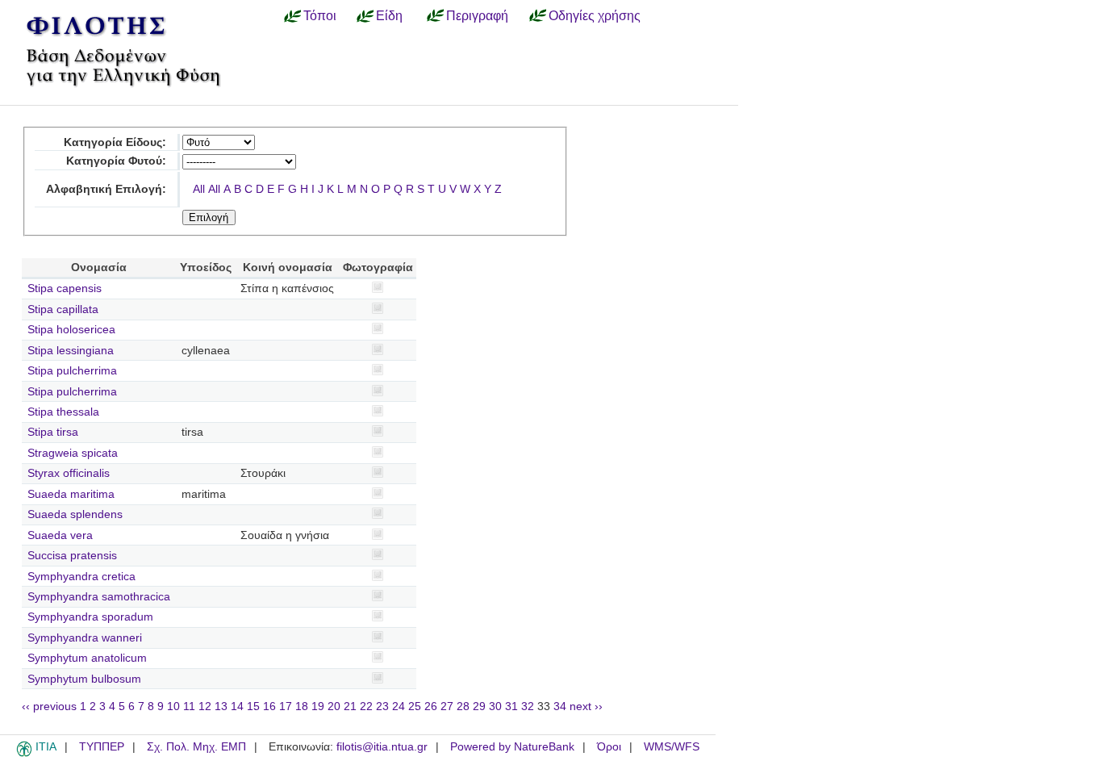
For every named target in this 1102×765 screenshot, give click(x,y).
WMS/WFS (671, 747)
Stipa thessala (63, 412)
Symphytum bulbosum (84, 679)
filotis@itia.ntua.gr (382, 747)
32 (527, 706)
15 (253, 706)
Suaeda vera (60, 535)
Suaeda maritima (71, 494)
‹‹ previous (49, 706)
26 (430, 706)
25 (414, 706)
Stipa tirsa (52, 432)
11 (189, 706)
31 (511, 706)
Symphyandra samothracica (98, 597)
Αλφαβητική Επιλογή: (106, 189)
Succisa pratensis (72, 556)
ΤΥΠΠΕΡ (101, 747)
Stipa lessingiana (70, 351)
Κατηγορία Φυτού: (116, 161)
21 (350, 706)
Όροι (609, 747)
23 (382, 706)
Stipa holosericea (71, 330)
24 (398, 706)
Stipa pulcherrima (72, 371)
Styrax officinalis (68, 473)
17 (285, 706)
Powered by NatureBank (512, 747)
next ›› (586, 706)
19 (317, 706)
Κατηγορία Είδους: (115, 142)
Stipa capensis (64, 288)
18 (301, 706)
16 (269, 706)
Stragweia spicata (72, 453)
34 (559, 706)
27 (446, 706)
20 (334, 706)
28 (463, 706)
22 (366, 706)
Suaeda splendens (75, 514)
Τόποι (319, 15)
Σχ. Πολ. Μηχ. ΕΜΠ (196, 747)
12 (204, 706)
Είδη (389, 15)
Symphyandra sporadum (90, 617)
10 (173, 706)
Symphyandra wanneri (84, 638)
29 (479, 706)
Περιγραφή (477, 15)
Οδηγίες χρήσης (595, 15)
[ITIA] (24, 753)
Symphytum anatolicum (87, 658)
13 (221, 706)
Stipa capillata (62, 309)
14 (237, 706)
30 (495, 706)
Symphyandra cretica (81, 577)
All (199, 189)
